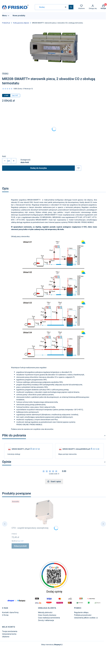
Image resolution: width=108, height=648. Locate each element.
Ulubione (5, 637)
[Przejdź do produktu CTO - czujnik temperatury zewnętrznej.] (44, 512)
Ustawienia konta (9, 634)
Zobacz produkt (20, 546)
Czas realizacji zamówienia (49, 618)
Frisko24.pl (6, 23)
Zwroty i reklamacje (46, 620)
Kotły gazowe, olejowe (21, 23)
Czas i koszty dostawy (47, 615)
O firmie (5, 615)
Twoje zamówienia (9, 631)
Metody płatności (45, 612)
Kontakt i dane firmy (10, 612)
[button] (71, 7)
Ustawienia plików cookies (85, 618)
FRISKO (5, 73)
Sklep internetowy (51, 645)
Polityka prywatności (82, 615)
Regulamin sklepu (81, 612)
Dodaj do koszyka (38, 168)
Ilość (4, 156)
